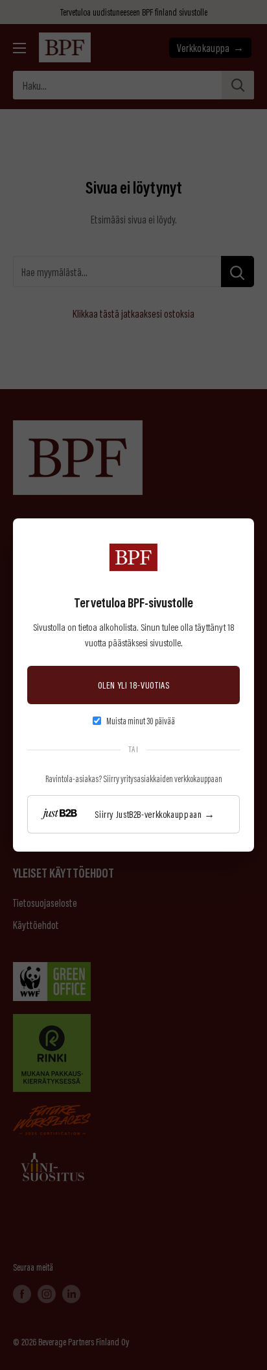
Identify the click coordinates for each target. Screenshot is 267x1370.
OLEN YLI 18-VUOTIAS (134, 684)
